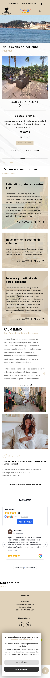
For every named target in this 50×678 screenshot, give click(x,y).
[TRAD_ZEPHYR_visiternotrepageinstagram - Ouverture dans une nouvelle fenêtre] (28, 624)
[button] (11, 162)
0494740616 (25, 601)
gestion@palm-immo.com (25, 604)
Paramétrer (21, 662)
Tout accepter (21, 669)
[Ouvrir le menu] (46, 11)
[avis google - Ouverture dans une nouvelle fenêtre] (34, 13)
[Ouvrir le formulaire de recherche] (40, 11)
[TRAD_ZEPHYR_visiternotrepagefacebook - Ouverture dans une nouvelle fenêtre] (21, 624)
